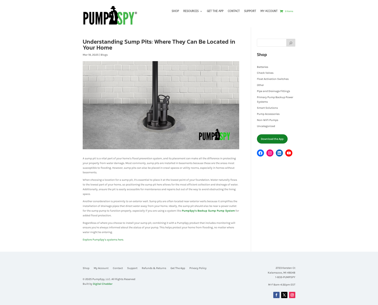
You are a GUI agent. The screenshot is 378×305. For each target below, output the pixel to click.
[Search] (290, 43)
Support (250, 11)
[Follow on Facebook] (276, 295)
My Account (269, 11)
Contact (234, 11)
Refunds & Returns (154, 268)
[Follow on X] (284, 295)
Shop (175, 11)
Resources (191, 11)
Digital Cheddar (102, 284)
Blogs (104, 54)
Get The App (215, 11)
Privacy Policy (198, 268)
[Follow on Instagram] (292, 295)
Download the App (272, 139)
